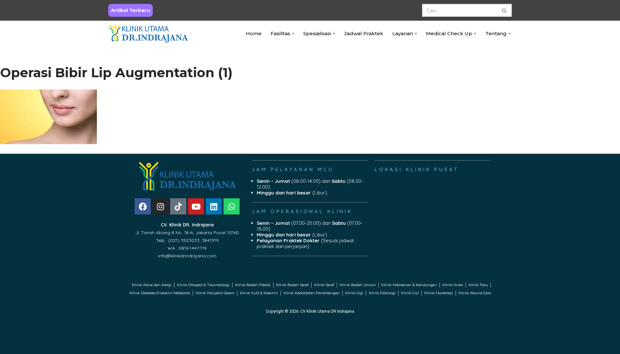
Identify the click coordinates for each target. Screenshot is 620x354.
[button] (293, 33)
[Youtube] (196, 206)
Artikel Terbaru (130, 10)
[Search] (504, 10)
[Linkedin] (214, 206)
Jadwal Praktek (363, 33)
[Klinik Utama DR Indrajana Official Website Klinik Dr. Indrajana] (148, 33)
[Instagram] (160, 206)
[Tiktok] (178, 206)
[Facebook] (143, 206)
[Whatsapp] (231, 206)
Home (254, 33)
